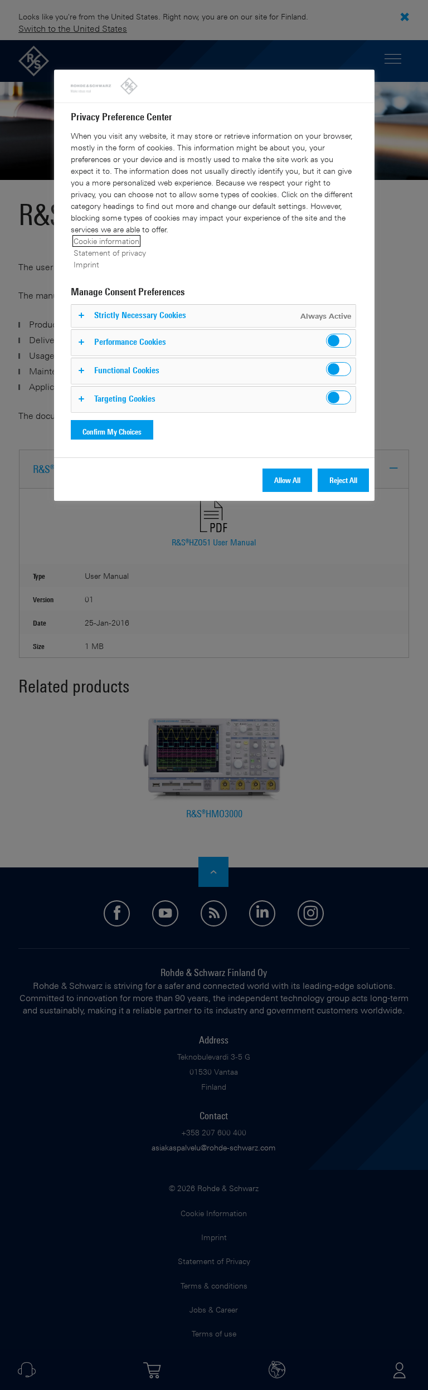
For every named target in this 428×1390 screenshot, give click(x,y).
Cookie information (106, 241)
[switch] (338, 341)
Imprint (86, 264)
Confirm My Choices (112, 431)
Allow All (287, 480)
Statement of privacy (110, 252)
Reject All (343, 480)
